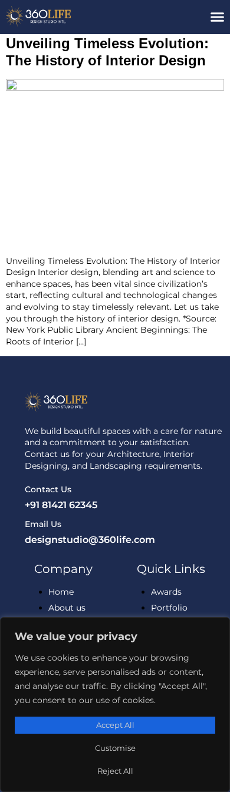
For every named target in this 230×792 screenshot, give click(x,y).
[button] (217, 17)
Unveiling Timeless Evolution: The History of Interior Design (107, 51)
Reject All (115, 771)
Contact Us (48, 489)
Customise (115, 748)
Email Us (43, 524)
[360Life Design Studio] (57, 16)
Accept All (115, 725)
